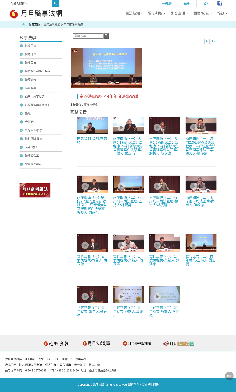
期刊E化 (67, 359)
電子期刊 (167, 3)
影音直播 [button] (178, 13)
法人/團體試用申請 (30, 364)
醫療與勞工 (32, 155)
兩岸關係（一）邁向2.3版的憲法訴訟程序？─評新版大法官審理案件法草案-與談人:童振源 (201, 146)
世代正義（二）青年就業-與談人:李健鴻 (164, 311)
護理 (28, 113)
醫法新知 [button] (133, 13)
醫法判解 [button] (155, 13)
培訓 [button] (221, 13)
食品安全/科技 (33, 130)
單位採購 (65, 364)
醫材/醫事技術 (33, 138)
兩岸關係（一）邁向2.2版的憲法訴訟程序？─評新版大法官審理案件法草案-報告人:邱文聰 (164, 146)
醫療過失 (30, 79)
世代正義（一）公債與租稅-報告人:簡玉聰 (92, 260)
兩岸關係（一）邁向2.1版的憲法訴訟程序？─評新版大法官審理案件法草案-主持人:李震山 (128, 146)
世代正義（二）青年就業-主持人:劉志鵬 (200, 260)
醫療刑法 (30, 54)
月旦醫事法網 (40, 13)
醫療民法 (30, 45)
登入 (206, 3)
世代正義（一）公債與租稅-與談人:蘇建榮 (164, 260)
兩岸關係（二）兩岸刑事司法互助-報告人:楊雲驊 (163, 201)
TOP (229, 375)
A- (207, 41)
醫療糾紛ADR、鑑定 (37, 71)
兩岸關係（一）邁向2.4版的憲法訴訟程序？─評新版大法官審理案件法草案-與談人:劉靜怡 (92, 205)
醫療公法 (30, 62)
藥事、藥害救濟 (34, 96)
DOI (56, 359)
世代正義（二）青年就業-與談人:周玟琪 (128, 311)
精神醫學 (30, 88)
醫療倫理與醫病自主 (37, 104)
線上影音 (30, 359)
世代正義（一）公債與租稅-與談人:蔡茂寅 (128, 260)
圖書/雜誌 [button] (201, 13)
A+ (213, 41)
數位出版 (44, 359)
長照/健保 (31, 147)
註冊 (187, 3)
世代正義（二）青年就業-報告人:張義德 (92, 311)
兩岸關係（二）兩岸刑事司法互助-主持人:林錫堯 (127, 201)
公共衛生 (30, 121)
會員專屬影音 (33, 164)
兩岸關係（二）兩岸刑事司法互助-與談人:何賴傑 (200, 201)
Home (23, 24)
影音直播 (34, 24)
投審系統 (81, 359)
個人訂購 (50, 364)
